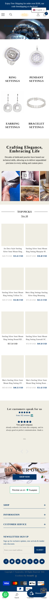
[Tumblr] (30, 561)
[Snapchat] (36, 561)
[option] (11, 186)
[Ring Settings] (12, 56)
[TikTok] (24, 561)
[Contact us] (5, 594)
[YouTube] (42, 561)
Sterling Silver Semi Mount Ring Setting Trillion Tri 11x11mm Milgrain (12, 294)
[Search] (10, 14)
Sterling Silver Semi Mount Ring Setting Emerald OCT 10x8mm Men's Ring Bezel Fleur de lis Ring (36, 338)
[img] (24, 412)
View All (24, 216)
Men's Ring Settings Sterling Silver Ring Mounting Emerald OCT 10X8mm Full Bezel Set (36, 294)
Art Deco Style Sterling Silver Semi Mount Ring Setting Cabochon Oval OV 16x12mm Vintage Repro (12, 250)
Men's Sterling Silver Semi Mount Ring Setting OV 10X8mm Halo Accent (12, 382)
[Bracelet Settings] (36, 102)
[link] (16, 595)
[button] (22, 451)
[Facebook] (6, 561)
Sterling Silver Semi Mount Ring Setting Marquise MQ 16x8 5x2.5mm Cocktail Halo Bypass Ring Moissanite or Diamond (36, 250)
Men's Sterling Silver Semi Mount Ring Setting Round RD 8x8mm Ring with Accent (36, 382)
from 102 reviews (23, 415)
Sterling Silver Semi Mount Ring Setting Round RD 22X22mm (12, 338)
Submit (40, 550)
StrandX (30, 576)
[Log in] (38, 14)
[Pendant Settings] (36, 56)
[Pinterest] (18, 561)
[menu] (3, 14)
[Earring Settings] (12, 102)
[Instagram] (12, 561)
